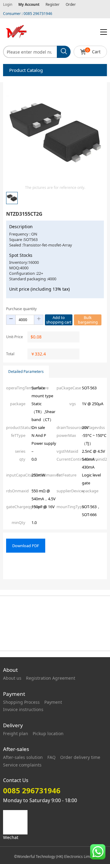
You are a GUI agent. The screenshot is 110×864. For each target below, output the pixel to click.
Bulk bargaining (88, 320)
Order (71, 4)
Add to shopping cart (59, 320)
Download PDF (25, 545)
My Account (28, 4)
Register (53, 4)
